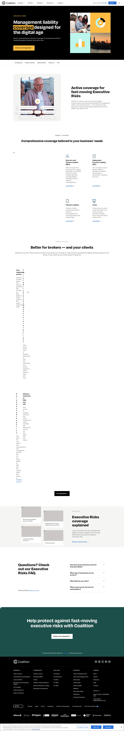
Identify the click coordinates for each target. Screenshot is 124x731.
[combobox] (19, 706)
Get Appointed (61, 493)
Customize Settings (82, 727)
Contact (96, 690)
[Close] (121, 727)
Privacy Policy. (36, 729)
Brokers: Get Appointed (23, 48)
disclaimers (66, 653)
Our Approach (18, 62)
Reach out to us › (34, 590)
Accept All (108, 727)
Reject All (96, 727)
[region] (62, 727)
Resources (51, 62)
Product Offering (30, 62)
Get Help (104, 3)
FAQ (58, 62)
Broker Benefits (41, 62)
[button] (87, 566)
